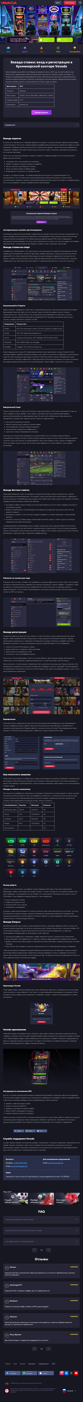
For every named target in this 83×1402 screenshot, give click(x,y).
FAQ (53, 1364)
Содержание (43, 1364)
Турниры (31, 1364)
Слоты (7, 1364)
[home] (9, 3)
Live (15, 1364)
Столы (22, 1364)
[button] (80, 25)
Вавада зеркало (41, 112)
